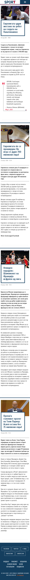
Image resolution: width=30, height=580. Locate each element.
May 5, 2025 (9, 110)
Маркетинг (9, 554)
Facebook (6, 549)
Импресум (20, 554)
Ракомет (14, 562)
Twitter (16, 549)
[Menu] (25, 2)
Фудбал (6, 562)
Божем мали (12, 564)
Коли (21, 564)
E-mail (25, 549)
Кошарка (23, 562)
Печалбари (10, 567)
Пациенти (20, 567)
